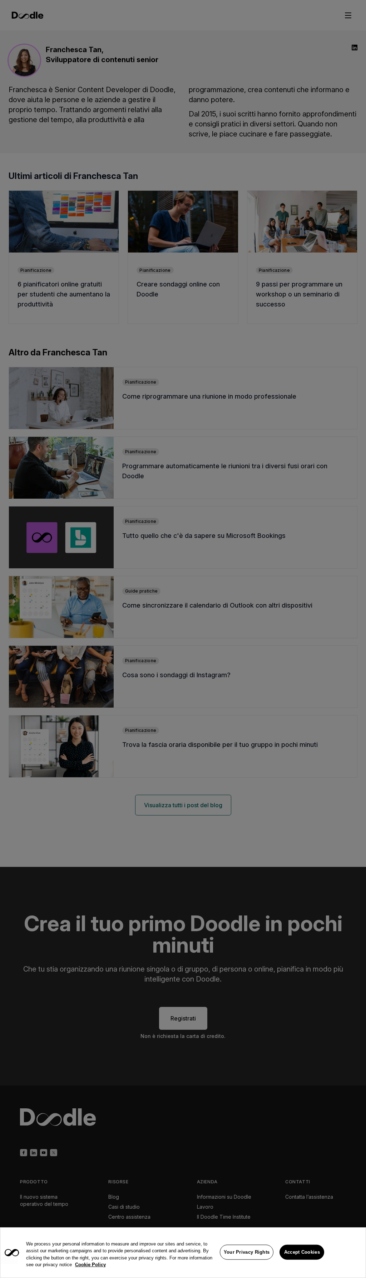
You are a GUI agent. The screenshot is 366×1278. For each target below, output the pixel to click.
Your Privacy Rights (247, 1252)
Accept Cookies (302, 1252)
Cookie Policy (90, 1264)
